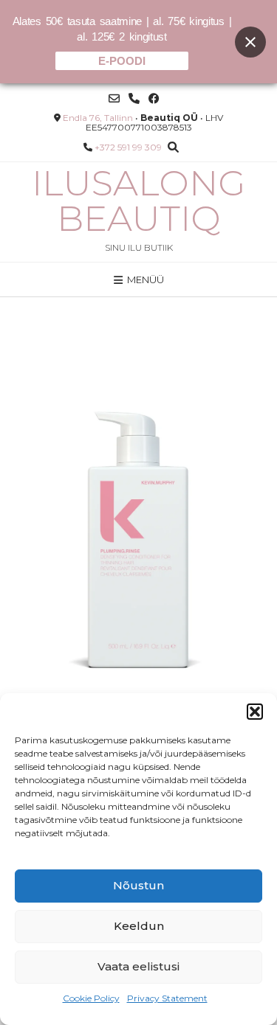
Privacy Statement (167, 998)
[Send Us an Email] (114, 98)
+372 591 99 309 (128, 147)
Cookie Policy (91, 998)
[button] (254, 711)
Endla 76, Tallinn (98, 117)
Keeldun (139, 926)
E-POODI (122, 61)
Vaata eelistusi (138, 966)
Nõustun (138, 885)
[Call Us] (134, 98)
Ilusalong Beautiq (138, 200)
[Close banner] (250, 42)
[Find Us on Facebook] (154, 98)
